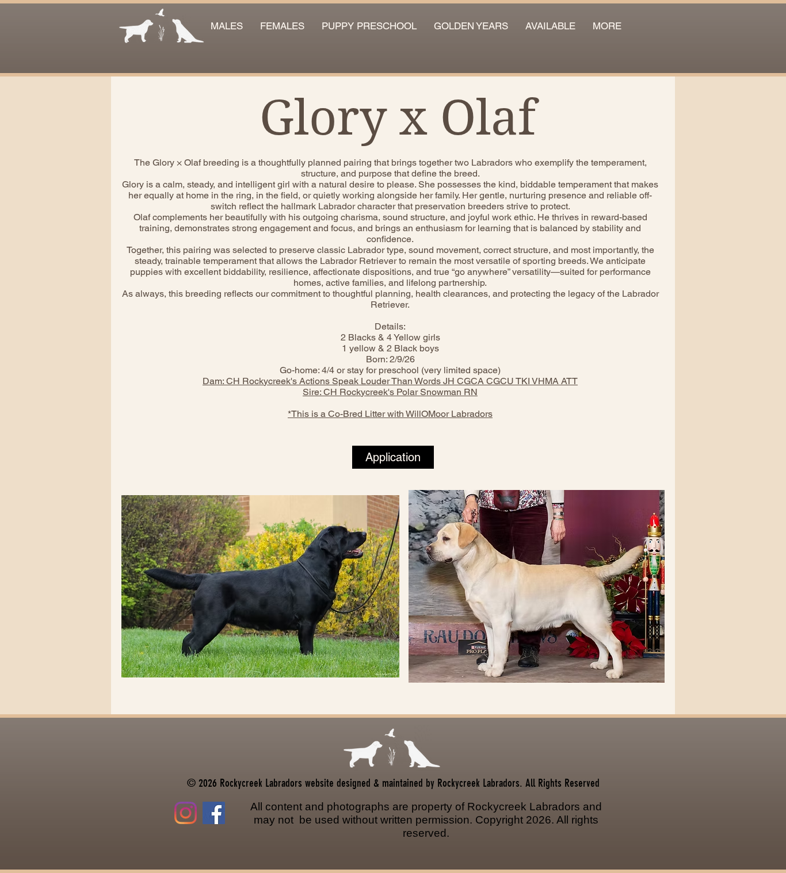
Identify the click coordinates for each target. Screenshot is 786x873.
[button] (550, 26)
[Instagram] (185, 813)
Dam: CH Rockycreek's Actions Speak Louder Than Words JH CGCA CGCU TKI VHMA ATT (390, 381)
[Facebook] (214, 813)
